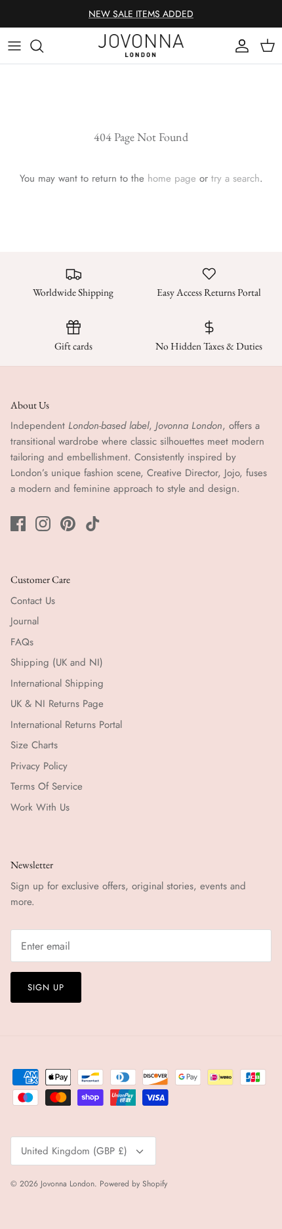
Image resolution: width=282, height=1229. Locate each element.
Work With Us (40, 807)
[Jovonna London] (141, 45)
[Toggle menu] (14, 45)
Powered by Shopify (133, 1184)
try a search (235, 178)
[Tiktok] (92, 523)
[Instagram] (42, 523)
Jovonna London (67, 1184)
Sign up (46, 987)
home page (172, 178)
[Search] (43, 45)
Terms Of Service (46, 786)
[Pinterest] (67, 523)
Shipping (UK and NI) (56, 662)
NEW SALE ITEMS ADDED (141, 13)
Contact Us (32, 601)
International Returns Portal (66, 724)
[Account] (238, 45)
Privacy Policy (39, 766)
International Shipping (57, 683)
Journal (24, 621)
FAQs (21, 642)
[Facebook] (18, 523)
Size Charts (34, 745)
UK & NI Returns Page (57, 703)
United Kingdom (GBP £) (74, 1151)
